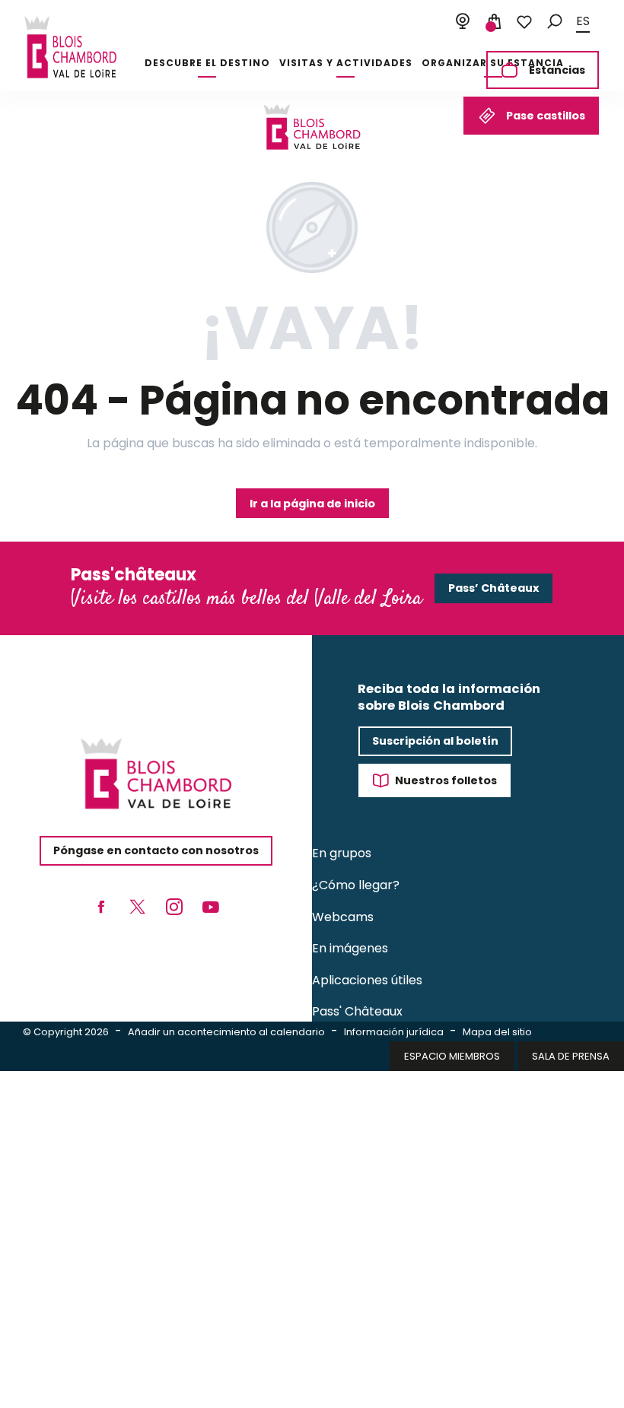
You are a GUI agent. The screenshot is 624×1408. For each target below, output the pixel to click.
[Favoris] (524, 22)
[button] (555, 21)
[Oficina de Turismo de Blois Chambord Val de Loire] (70, 47)
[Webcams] (463, 22)
